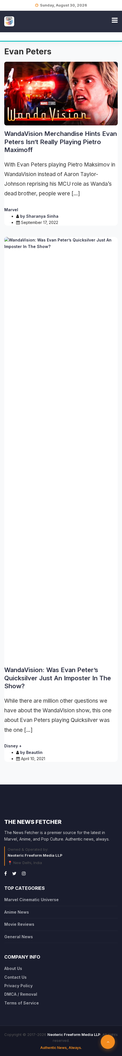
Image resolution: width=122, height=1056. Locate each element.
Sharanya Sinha (42, 216)
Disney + (13, 745)
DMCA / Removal (20, 994)
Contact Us (15, 977)
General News (18, 936)
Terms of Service (21, 1003)
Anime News (16, 912)
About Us (13, 968)
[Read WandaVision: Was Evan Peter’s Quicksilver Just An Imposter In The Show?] (61, 449)
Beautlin (34, 752)
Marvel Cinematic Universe (31, 899)
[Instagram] (24, 873)
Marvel (11, 209)
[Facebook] (5, 873)
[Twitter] (14, 873)
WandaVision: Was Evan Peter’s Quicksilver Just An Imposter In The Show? (57, 678)
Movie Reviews (19, 924)
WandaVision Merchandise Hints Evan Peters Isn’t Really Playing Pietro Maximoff (60, 141)
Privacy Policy (18, 985)
